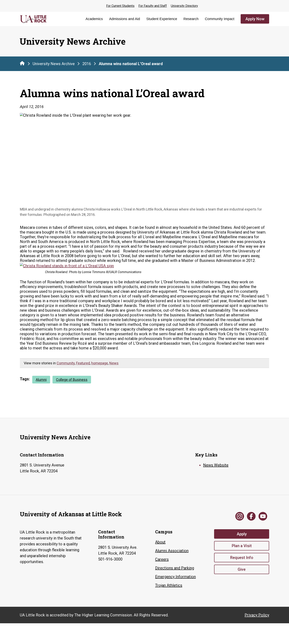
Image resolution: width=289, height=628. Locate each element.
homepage (99, 363)
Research (191, 19)
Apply (242, 534)
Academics (94, 19)
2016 (86, 63)
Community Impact (219, 19)
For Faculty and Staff (152, 6)
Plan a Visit (242, 545)
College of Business (71, 380)
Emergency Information (175, 576)
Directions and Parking (174, 568)
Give (242, 569)
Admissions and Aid (124, 19)
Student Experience (161, 19)
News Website (215, 465)
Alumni (41, 380)
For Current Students (120, 6)
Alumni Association (172, 550)
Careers (162, 559)
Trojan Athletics (168, 585)
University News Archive (54, 63)
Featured (83, 363)
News (114, 363)
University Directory (184, 6)
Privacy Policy (257, 615)
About (160, 542)
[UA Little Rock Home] (22, 63)
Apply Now (254, 19)
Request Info (241, 557)
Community (66, 363)
